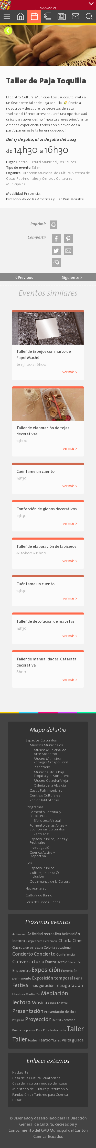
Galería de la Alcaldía (50, 786)
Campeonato (34, 941)
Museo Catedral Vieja (51, 781)
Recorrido (69, 1020)
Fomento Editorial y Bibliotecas (45, 814)
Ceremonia (50, 941)
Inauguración (42, 986)
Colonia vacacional (57, 948)
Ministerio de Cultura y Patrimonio (40, 1089)
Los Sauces (67, 162)
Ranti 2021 (41, 834)
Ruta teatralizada (54, 1030)
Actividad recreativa (44, 934)
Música (39, 1003)
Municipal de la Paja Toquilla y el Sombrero (51, 774)
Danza (50, 962)
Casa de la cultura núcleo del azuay (40, 1084)
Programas (35, 807)
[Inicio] (21, 16)
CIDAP (17, 1100)
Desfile (62, 962)
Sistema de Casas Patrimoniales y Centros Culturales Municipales (48, 178)
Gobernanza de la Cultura (50, 882)
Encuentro (21, 971)
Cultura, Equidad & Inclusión (44, 875)
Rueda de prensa (23, 1030)
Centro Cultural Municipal (36, 162)
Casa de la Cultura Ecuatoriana (36, 1078)
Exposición (45, 970)
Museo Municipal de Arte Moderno (50, 752)
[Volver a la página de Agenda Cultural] (8, 31)
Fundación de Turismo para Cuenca (40, 1095)
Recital (56, 1020)
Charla (65, 941)
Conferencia (65, 954)
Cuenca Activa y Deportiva (42, 854)
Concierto (22, 954)
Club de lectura (33, 947)
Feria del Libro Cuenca (43, 902)
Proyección (38, 1019)
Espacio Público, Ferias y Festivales (49, 841)
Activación (19, 934)
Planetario (42, 767)
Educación (74, 962)
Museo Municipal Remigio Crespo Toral (51, 760)
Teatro (44, 1040)
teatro (32, 1040)
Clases (17, 948)
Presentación (28, 1011)
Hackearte (20, 1073)
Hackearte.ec (36, 889)
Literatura (18, 994)
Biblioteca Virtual (47, 821)
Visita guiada (72, 1040)
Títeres (56, 1040)
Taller (36, 168)
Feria (78, 979)
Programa (18, 1020)
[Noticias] (62, 16)
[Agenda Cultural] (34, 16)
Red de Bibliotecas (44, 800)
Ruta (39, 1030)
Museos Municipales (46, 745)
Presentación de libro (60, 1012)
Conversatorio (28, 961)
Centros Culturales (45, 796)
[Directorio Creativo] (48, 16)
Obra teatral (58, 1003)
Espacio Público (42, 868)
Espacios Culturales (41, 740)
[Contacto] (75, 16)
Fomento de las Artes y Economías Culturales (48, 827)
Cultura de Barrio (39, 895)
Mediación (33, 994)
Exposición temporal (52, 978)
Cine (77, 940)
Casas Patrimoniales (46, 791)
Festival (21, 985)
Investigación (40, 848)
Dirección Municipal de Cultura (46, 173)
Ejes (29, 863)
